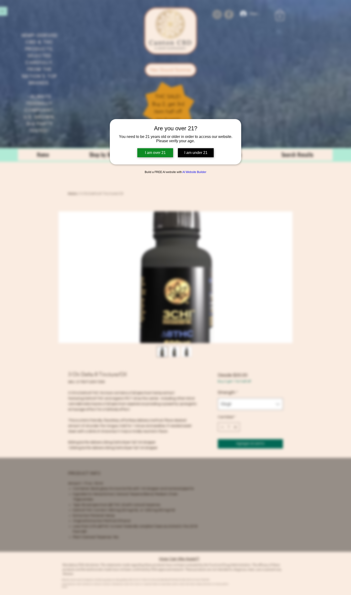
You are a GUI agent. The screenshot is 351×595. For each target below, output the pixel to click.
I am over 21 (155, 153)
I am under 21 (195, 153)
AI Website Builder (194, 172)
